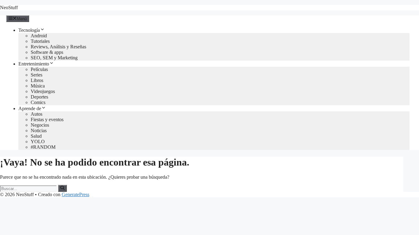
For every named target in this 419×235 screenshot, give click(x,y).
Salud (36, 136)
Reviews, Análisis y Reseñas (58, 46)
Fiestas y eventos (47, 119)
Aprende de (29, 108)
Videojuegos (43, 91)
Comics (38, 102)
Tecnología (29, 30)
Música (38, 85)
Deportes (39, 96)
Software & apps (47, 52)
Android (39, 35)
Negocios (40, 125)
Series (36, 74)
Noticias (39, 130)
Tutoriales (40, 41)
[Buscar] (62, 188)
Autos (36, 114)
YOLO (38, 141)
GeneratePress (75, 194)
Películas (39, 69)
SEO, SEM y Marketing (54, 57)
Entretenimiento (33, 63)
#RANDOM (43, 147)
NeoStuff (9, 7)
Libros (37, 80)
